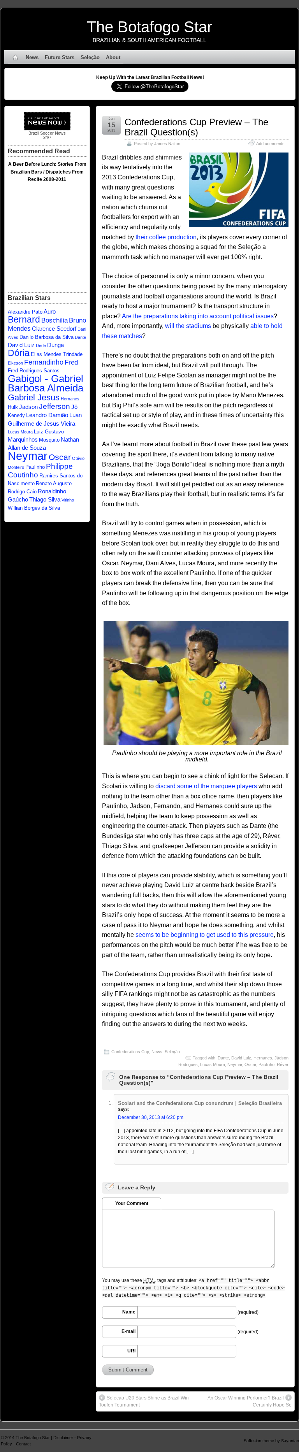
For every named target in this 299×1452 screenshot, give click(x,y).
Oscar (250, 1064)
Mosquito (49, 440)
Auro (50, 311)
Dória (19, 353)
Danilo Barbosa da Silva (46, 337)
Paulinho (266, 1064)
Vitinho (68, 500)
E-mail (128, 1331)
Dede (41, 345)
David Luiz (241, 1058)
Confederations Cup (130, 1051)
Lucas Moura (212, 1064)
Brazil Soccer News (47, 133)
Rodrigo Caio (22, 492)
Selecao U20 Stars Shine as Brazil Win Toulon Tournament (144, 1401)
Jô (74, 406)
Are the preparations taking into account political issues (198, 316)
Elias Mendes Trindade (57, 354)
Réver (282, 1064)
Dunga (55, 345)
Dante (223, 1058)
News (32, 57)
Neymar (234, 1064)
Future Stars (59, 57)
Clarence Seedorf (54, 328)
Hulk (13, 407)
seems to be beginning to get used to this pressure (204, 934)
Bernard (24, 319)
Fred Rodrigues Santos (34, 371)
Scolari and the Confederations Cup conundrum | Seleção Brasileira (200, 1103)
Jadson (28, 406)
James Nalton (167, 143)
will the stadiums (188, 326)
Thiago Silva (44, 499)
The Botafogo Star (149, 26)
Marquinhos (23, 439)
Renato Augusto (54, 483)
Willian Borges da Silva (34, 508)
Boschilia (54, 320)
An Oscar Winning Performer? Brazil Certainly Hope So (250, 1401)
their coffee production (166, 237)
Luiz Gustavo (49, 432)
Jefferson (54, 406)
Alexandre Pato (25, 312)
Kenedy (16, 415)
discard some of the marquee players (206, 786)
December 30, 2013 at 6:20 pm (150, 1117)
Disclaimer (63, 1437)
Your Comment (131, 1203)
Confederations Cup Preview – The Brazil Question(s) (196, 127)
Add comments (270, 143)
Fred (71, 362)
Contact (23, 1443)
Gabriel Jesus (34, 397)
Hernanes (262, 1058)
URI (131, 1351)
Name (128, 1312)
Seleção (90, 57)
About (113, 57)
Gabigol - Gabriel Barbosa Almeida (45, 383)
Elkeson (15, 363)
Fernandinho (43, 362)
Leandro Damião (47, 415)
